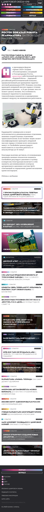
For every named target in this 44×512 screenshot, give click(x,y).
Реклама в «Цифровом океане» (12, 488)
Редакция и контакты (9, 492)
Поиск (29, 4)
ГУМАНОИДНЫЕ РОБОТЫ (20, 249)
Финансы (5, 284)
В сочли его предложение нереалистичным (20, 277)
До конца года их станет (21, 302)
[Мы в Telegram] (3, 4)
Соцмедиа (10, 10)
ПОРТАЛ (22, 470)
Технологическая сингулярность (13, 502)
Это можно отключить (21, 210)
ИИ (33, 7)
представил (17, 76)
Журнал (32, 15)
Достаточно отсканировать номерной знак (19, 392)
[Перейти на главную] (15, 2)
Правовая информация (10, 495)
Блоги (32, 13)
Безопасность (32, 10)
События (12, 29)
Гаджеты (6, 316)
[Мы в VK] (5, 4)
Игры (5, 334)
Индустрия (6, 272)
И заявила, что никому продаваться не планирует (20, 354)
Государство (11, 7)
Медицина (5, 409)
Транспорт (11, 13)
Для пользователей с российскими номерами (20, 437)
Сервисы (5, 29)
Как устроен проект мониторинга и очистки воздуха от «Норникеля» (19, 263)
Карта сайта (6, 499)
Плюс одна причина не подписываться (20, 194)
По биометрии (21, 290)
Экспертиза (10, 257)
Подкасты (11, 15)
